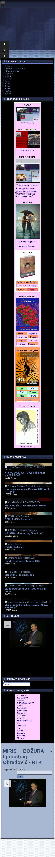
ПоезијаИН (22, 708)
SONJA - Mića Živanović (18, 519)
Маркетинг (22, 738)
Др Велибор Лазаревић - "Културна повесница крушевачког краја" (27, 193)
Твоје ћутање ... (27, 447)
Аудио (7, 88)
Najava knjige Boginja (26, 282)
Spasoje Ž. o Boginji (27, 285)
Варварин (32, 246)
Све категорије (13, 71)
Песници (21, 713)
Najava (33, 396)
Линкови (21, 736)
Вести (7, 83)
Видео (7, 86)
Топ (18, 728)
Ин (18, 723)
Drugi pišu (22, 340)
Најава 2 (33, 333)
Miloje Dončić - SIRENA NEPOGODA (26, 505)
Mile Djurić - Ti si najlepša (19, 575)
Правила (21, 730)
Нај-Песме (22, 716)
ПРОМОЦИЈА (27, 123)
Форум (20, 706)
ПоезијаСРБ (22, 698)
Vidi (21, 389)
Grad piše (33, 340)
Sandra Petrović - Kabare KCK (22, 561)
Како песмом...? (24, 721)
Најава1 (22, 333)
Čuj (32, 389)
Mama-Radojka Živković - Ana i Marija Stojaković (26, 606)
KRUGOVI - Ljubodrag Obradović (24, 533)
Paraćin (22, 344)
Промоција (23, 246)
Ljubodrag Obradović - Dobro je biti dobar (25, 589)
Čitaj (22, 392)
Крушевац (22, 337)
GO (20, 776)
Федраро (21, 718)
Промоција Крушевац (25, 188)
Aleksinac (32, 290)
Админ (8, 93)
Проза (7, 81)
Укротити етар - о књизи (27, 185)
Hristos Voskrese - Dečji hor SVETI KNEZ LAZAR (25, 473)
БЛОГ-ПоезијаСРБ (25, 703)
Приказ (32, 392)
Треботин (9, 91)
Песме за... (10, 73)
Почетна (8, 66)
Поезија (8, 78)
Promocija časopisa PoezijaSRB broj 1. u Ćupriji (27, 490)
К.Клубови (22, 711)
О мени (8, 76)
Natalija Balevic (13, 547)
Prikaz (21, 396)
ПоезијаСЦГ (22, 701)
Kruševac (21, 290)
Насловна (21, 696)
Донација (21, 733)
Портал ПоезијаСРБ (15, 68)
